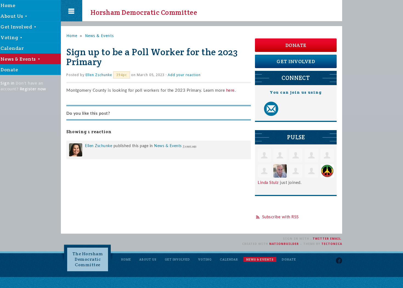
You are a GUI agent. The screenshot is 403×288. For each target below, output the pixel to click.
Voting (205, 259)
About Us (148, 259)
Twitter (321, 239)
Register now (33, 88)
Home (71, 35)
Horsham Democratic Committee (139, 10)
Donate (295, 45)
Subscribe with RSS (280, 217)
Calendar (229, 259)
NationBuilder (284, 244)
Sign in (8, 83)
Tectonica (331, 244)
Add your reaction (184, 75)
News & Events (99, 35)
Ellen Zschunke (99, 75)
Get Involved (296, 61)
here (230, 90)
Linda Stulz (268, 183)
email (335, 239)
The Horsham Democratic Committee (87, 259)
